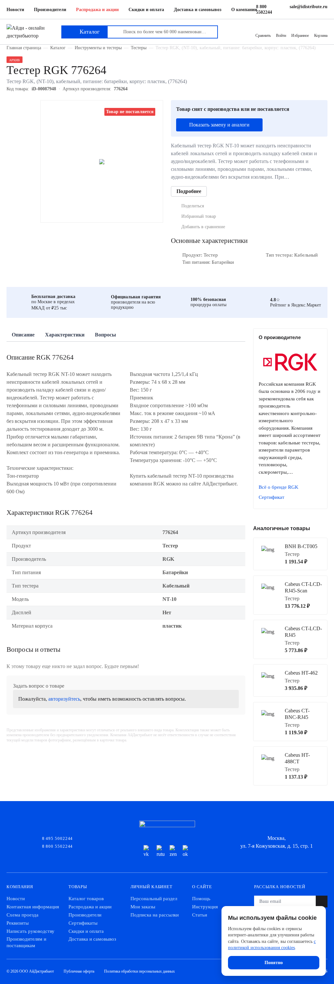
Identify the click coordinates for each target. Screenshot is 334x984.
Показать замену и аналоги (219, 124)
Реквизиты (18, 923)
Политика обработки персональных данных (139, 971)
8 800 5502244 (264, 9)
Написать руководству (30, 931)
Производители (50, 9)
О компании (244, 9)
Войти (281, 35)
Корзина (320, 35)
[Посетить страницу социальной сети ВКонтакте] (147, 851)
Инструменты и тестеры (98, 47)
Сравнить (263, 35)
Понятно (274, 962)
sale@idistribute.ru (308, 6)
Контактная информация (33, 906)
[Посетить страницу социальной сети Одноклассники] (186, 851)
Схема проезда (22, 914)
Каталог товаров (86, 898)
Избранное (300, 35)
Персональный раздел (153, 898)
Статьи (199, 914)
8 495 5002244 (57, 838)
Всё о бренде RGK (278, 487)
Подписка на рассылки (154, 914)
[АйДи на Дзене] (173, 851)
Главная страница (24, 47)
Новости (15, 9)
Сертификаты (83, 923)
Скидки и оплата (146, 9)
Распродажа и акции (97, 9)
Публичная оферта (79, 971)
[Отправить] (321, 901)
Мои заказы (142, 906)
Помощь (201, 898)
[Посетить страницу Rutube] (160, 851)
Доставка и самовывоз (197, 9)
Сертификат (271, 497)
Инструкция (205, 906)
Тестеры (138, 47)
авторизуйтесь (64, 699)
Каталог (58, 47)
